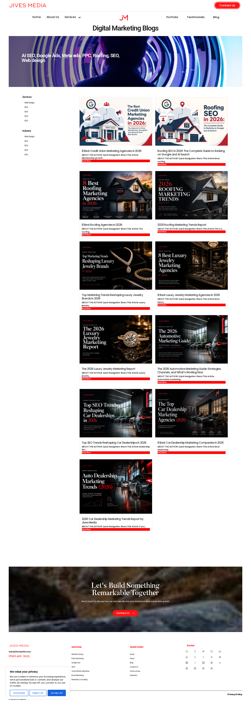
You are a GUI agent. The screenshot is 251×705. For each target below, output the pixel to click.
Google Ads (48, 55)
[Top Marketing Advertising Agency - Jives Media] (204, 658)
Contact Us (134, 667)
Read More (86, 161)
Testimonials (196, 17)
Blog (216, 17)
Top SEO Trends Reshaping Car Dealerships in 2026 (114, 443)
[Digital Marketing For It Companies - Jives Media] (196, 652)
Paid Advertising (77, 658)
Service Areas (135, 671)
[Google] (188, 652)
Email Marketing (77, 675)
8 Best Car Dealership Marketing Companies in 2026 (190, 443)
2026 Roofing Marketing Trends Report (181, 225)
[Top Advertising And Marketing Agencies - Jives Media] (204, 652)
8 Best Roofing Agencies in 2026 (102, 225)
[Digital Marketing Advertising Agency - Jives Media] (212, 658)
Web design (33, 60)
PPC (86, 55)
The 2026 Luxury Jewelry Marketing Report (108, 369)
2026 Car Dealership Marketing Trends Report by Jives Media (112, 520)
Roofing (100, 55)
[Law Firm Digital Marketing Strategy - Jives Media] (188, 658)
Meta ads (71, 55)
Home (132, 654)
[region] (38, 683)
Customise (19, 692)
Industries (133, 675)
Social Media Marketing (80, 671)
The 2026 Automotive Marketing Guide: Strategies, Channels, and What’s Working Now (189, 370)
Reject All (38, 692)
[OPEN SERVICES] (79, 17)
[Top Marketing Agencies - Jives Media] (212, 652)
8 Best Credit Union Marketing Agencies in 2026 (111, 151)
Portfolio (172, 17)
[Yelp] (196, 658)
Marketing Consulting (79, 680)
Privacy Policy (234, 694)
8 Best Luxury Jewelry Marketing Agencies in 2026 (188, 295)
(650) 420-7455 (19, 656)
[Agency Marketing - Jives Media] (221, 652)
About (132, 658)
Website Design (77, 654)
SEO (114, 55)
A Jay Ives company (17, 699)
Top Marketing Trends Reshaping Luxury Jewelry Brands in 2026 (112, 296)
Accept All (57, 692)
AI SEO (28, 55)
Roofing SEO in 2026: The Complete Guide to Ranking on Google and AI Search (191, 152)
